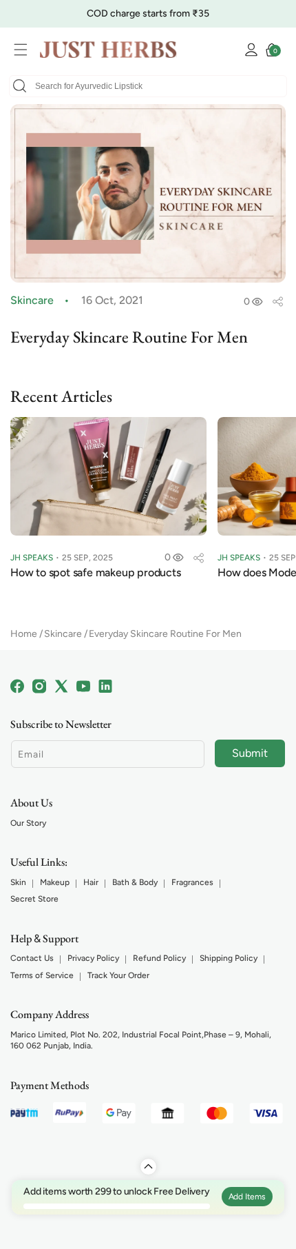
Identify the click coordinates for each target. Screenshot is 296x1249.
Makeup (55, 882)
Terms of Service (42, 975)
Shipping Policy (228, 958)
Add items (247, 1196)
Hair (90, 882)
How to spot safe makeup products (95, 572)
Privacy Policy (93, 958)
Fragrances (192, 882)
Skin (18, 882)
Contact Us (32, 958)
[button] (24, 49)
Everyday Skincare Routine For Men (165, 634)
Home (23, 634)
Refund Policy (159, 958)
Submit (250, 753)
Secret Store (34, 899)
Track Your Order (118, 975)
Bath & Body (135, 882)
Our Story (28, 823)
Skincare (63, 634)
